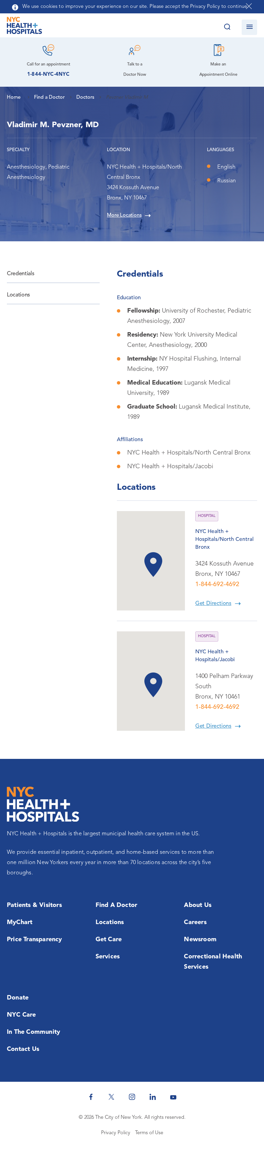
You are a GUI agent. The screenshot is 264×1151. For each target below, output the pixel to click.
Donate (18, 998)
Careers (195, 922)
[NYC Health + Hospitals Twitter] (111, 1096)
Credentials (20, 274)
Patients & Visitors (34, 905)
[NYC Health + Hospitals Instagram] (132, 1096)
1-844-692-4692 (217, 584)
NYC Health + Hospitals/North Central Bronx (224, 539)
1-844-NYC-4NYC (48, 74)
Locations (18, 295)
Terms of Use (149, 1133)
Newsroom (200, 939)
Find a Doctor (117, 905)
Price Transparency (34, 939)
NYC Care (21, 1015)
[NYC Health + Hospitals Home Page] (24, 27)
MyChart (19, 922)
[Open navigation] (249, 27)
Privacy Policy (115, 1133)
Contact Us (23, 1049)
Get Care (109, 939)
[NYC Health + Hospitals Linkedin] (152, 1096)
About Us (197, 905)
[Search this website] (227, 27)
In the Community (33, 1032)
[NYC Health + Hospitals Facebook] (90, 1096)
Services (108, 957)
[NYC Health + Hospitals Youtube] (173, 1096)
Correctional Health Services (213, 962)
